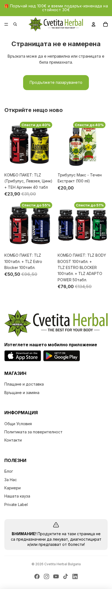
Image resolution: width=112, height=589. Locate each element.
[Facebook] (37, 576)
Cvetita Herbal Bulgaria (62, 564)
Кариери (12, 488)
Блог (8, 471)
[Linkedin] (75, 576)
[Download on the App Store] (22, 355)
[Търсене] (18, 24)
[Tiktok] (65, 576)
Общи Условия (18, 423)
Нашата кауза (17, 496)
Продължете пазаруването (56, 82)
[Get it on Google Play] (61, 355)
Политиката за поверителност (33, 432)
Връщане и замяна (21, 392)
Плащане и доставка (24, 384)
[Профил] (93, 24)
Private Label (16, 504)
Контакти (13, 440)
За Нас (10, 479)
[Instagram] (46, 576)
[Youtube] (56, 576)
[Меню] (6, 24)
